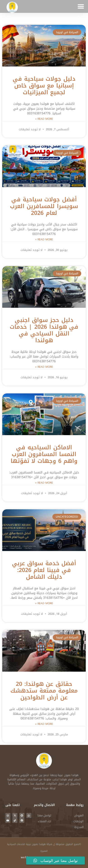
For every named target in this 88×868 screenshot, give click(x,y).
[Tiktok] (14, 820)
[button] (81, 6)
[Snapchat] (21, 815)
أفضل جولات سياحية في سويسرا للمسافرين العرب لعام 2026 (44, 206)
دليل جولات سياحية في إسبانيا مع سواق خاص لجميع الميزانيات (44, 85)
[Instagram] (7, 815)
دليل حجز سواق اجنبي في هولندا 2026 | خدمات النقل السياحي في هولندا (44, 330)
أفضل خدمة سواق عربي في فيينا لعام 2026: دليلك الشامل (44, 570)
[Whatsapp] (28, 815)
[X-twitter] (14, 815)
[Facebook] (21, 820)
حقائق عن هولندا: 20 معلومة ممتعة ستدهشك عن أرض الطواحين (43, 691)
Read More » (44, 119)
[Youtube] (7, 820)
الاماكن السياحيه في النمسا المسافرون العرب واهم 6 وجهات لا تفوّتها (44, 454)
